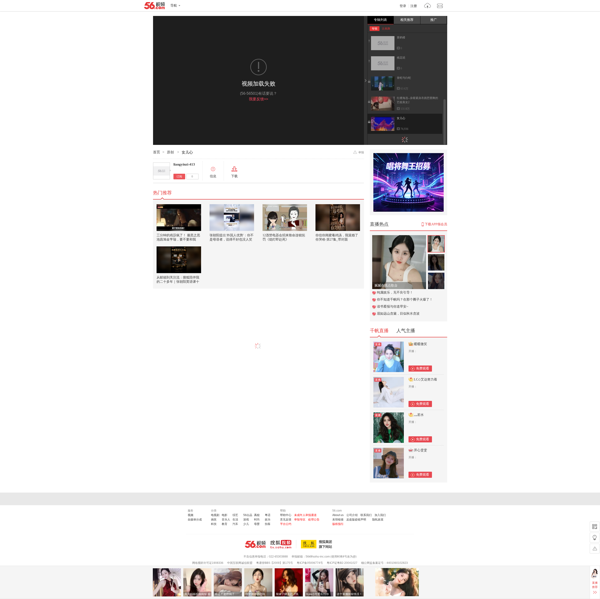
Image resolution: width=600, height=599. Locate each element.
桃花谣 (401, 57)
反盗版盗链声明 (356, 519)
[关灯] (595, 537)
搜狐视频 (283, 544)
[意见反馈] (595, 549)
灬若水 (419, 415)
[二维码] (595, 526)
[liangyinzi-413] (161, 170)
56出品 (247, 515)
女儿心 (401, 118)
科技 (214, 524)
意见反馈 (285, 519)
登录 (403, 6)
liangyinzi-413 (184, 164)
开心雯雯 (420, 450)
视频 (190, 515)
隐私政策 (377, 519)
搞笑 (214, 519)
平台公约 (285, 524)
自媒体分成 (195, 519)
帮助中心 (285, 515)
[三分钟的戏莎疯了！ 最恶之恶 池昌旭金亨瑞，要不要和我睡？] (179, 217)
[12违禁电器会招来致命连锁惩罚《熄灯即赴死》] (284, 217)
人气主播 (405, 330)
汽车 (235, 524)
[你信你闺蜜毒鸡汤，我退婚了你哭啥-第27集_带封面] (337, 217)
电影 (224, 515)
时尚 (257, 519)
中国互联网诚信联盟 (239, 563)
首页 (156, 152)
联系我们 (366, 515)
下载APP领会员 (436, 224)
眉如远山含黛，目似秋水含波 (398, 313)
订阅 (179, 176)
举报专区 (299, 519)
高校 (257, 515)
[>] (427, 6)
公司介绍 (352, 515)
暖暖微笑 (420, 344)
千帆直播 (379, 330)
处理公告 (313, 519)
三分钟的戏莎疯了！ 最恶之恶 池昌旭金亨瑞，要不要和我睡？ (178, 239)
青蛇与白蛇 (404, 77)
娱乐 (267, 519)
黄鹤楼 (401, 37)
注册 (413, 6)
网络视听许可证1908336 (207, 563)
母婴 (257, 524)
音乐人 (226, 519)
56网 (255, 544)
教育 (224, 524)
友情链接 (338, 519)
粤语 (267, 515)
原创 (171, 152)
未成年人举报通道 (305, 515)
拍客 (267, 524)
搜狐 (317, 544)
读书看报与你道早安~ (392, 306)
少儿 (246, 524)
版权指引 (338, 524)
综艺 (235, 515)
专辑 (374, 28)
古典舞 (386, 28)
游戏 (246, 519)
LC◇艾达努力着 (425, 379)
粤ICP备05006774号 (310, 563)
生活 (235, 519)
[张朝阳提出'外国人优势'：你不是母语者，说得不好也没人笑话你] (232, 217)
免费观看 (422, 368)
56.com (154, 6)
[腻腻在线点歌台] (399, 237)
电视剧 (215, 515)
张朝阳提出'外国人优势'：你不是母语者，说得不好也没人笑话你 (232, 239)
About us (338, 515)
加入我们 (380, 515)
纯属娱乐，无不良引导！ (395, 292)
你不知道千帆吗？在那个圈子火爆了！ (405, 299)
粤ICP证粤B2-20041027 (342, 563)
